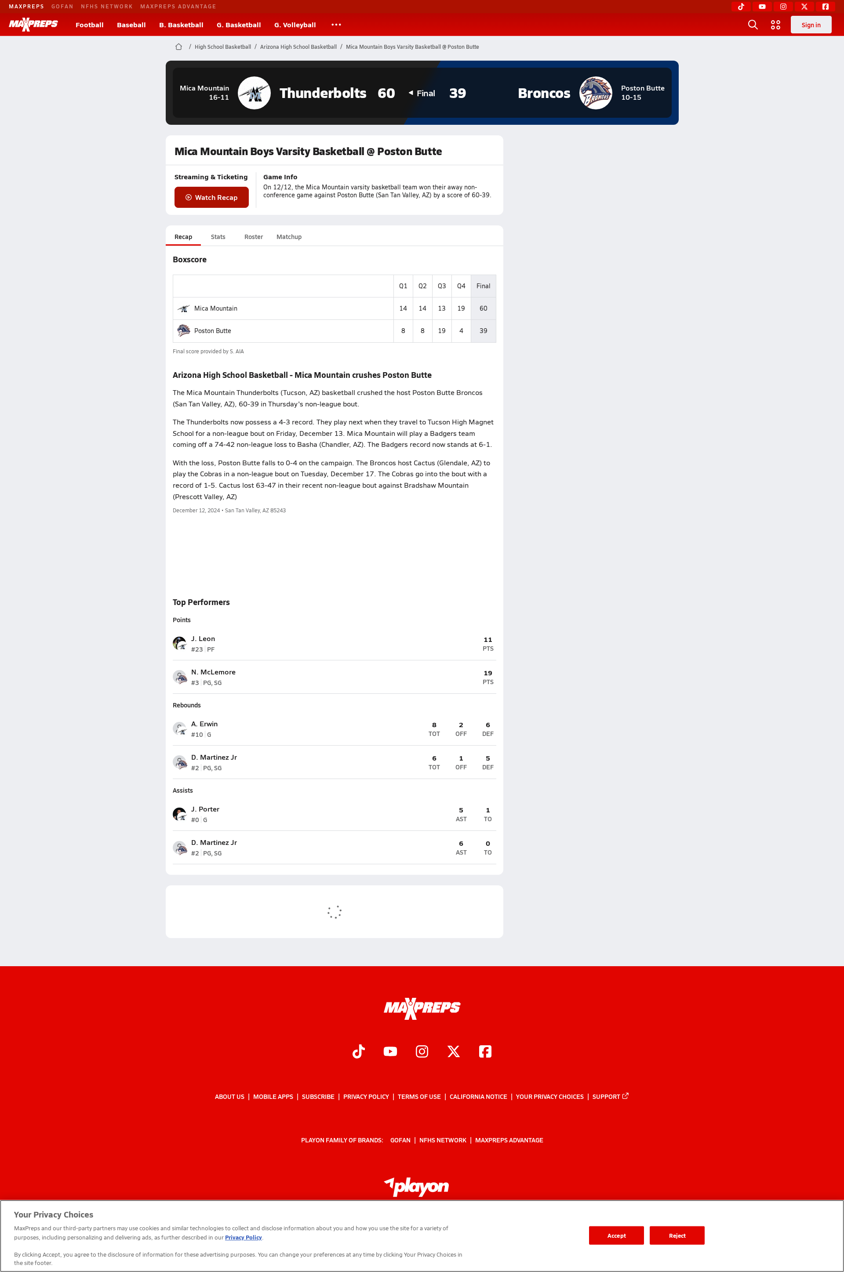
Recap (183, 236)
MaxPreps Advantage (178, 6)
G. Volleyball (295, 24)
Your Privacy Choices (550, 1096)
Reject (677, 1235)
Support (606, 1096)
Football (90, 24)
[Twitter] (804, 6)
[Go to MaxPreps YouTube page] (390, 1053)
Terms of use (419, 1096)
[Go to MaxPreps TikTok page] (359, 1053)
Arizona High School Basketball (298, 46)
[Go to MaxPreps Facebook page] (485, 1053)
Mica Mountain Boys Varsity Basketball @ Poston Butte (412, 46)
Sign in (811, 24)
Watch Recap (216, 197)
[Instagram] (783, 6)
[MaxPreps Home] (33, 25)
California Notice (478, 1096)
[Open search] (753, 24)
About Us (229, 1096)
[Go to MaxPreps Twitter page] (454, 1053)
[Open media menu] (775, 24)
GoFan (62, 6)
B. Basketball (181, 24)
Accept (617, 1235)
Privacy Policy (366, 1096)
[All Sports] (336, 24)
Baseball (131, 24)
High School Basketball (223, 46)
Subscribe (318, 1096)
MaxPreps (26, 6)
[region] (422, 1236)
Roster (253, 236)
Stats (218, 236)
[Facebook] (825, 6)
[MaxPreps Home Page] (178, 47)
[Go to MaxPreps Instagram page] (422, 1053)
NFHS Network (107, 6)
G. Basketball (239, 24)
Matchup (289, 236)
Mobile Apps (273, 1096)
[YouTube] (762, 6)
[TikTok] (741, 6)
